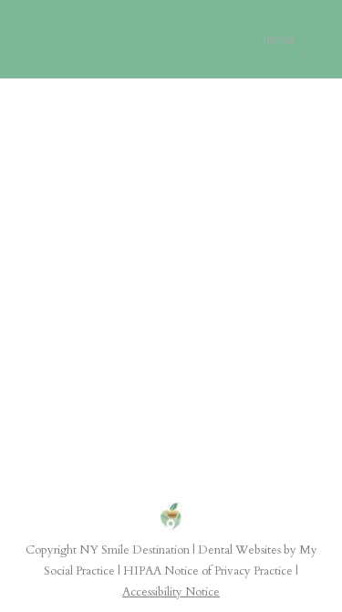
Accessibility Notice (171, 592)
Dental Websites (239, 550)
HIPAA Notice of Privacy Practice (208, 571)
